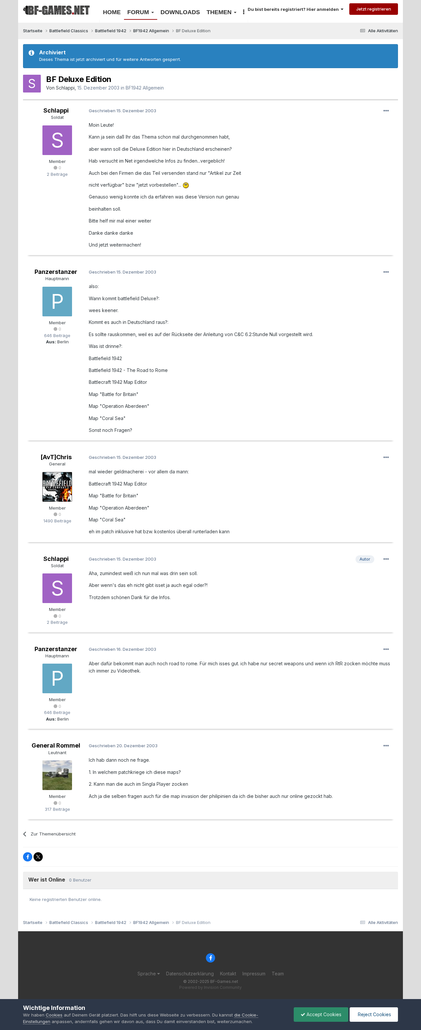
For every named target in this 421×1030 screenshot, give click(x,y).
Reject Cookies (374, 1014)
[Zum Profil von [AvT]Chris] (57, 487)
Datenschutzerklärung (190, 973)
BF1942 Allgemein (145, 88)
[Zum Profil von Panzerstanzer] (57, 301)
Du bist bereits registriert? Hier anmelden (294, 9)
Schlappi (65, 88)
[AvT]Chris (56, 457)
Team (278, 973)
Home (112, 12)
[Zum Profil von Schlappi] (32, 83)
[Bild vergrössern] (186, 185)
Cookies (54, 1014)
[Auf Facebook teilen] (27, 856)
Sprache (147, 973)
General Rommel (56, 745)
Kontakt (228, 973)
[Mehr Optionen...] (386, 111)
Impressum (253, 973)
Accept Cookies (323, 1014)
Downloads (180, 12)
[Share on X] (38, 856)
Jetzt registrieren (373, 9)
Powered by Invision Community (210, 987)
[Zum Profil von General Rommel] (57, 775)
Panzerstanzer (56, 271)
